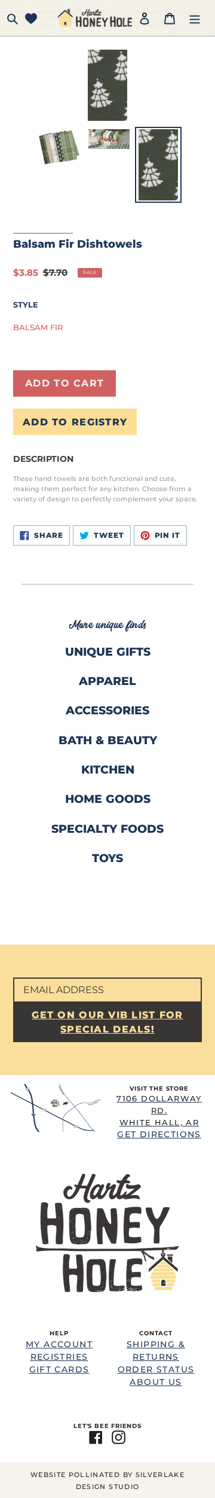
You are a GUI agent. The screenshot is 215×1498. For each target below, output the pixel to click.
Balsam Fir (38, 327)
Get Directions (159, 1117)
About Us (156, 1382)
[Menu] (194, 18)
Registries (59, 1356)
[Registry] (31, 18)
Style (25, 304)
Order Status (156, 1369)
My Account (59, 1344)
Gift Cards (59, 1369)
